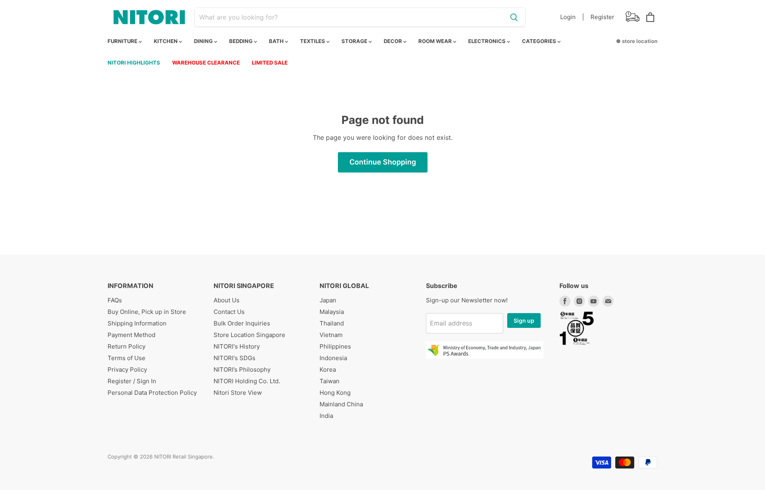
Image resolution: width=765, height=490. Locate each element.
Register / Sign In (132, 381)
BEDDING (241, 41)
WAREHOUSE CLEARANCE (206, 62)
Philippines (335, 346)
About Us (226, 300)
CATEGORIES (539, 41)
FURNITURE (123, 41)
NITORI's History (237, 346)
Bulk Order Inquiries (242, 323)
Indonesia (333, 358)
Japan (328, 300)
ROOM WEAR (435, 41)
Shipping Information (137, 323)
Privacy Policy (127, 369)
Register (602, 17)
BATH (277, 41)
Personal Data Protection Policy (152, 392)
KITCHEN (166, 41)
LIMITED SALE (270, 62)
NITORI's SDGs (234, 358)
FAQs (115, 300)
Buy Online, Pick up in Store (147, 312)
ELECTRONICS (487, 41)
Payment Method (131, 335)
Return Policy (126, 346)
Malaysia (332, 312)
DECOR (393, 41)
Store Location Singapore (249, 335)
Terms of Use (126, 358)
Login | (572, 17)
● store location (636, 41)
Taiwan (329, 381)
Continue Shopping (382, 162)
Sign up (524, 320)
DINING (204, 41)
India (326, 415)
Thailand (332, 323)
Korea (328, 369)
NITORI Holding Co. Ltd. (247, 381)
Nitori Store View (238, 392)
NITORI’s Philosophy (242, 369)
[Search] (514, 17)
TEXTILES (313, 41)
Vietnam (331, 335)
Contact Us (229, 312)
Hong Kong (335, 392)
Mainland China (341, 404)
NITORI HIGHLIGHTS (134, 62)
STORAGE (355, 41)
